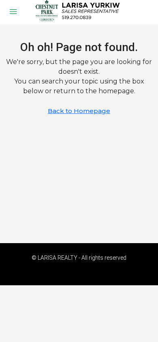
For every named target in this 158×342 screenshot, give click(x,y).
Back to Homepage (79, 111)
